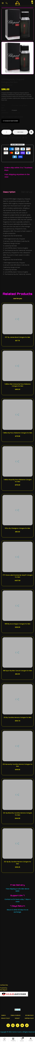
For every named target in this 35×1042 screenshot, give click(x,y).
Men (26, 105)
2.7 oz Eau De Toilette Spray (10, 121)
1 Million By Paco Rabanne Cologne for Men (17, 433)
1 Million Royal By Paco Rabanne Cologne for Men (17, 481)
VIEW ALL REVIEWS (7, 85)
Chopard (14, 105)
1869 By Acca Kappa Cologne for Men (17, 624)
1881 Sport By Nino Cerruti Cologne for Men (17, 671)
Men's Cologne (16, 113)
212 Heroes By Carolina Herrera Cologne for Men (17, 765)
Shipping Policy (29, 1018)
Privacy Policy (5, 1018)
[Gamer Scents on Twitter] (17, 1025)
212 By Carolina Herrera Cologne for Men (17, 717)
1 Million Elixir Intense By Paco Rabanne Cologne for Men (17, 385)
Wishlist (17, 1018)
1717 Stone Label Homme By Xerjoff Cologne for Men (17, 576)
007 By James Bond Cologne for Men (17, 337)
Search (3, 1015)
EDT (24, 105)
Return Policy (29, 1015)
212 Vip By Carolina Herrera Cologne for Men (17, 863)
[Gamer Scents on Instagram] (13, 1025)
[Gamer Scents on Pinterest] (22, 1025)
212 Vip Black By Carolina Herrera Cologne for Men (17, 814)
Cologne (19, 105)
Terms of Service (15, 1015)
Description (9, 192)
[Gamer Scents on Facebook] (8, 1025)
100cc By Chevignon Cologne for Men (17, 528)
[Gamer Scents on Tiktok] (27, 1025)
